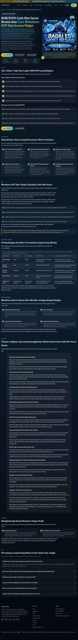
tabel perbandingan (48, 232)
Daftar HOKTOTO (7, 55)
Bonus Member (48, 5)
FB (2, 619)
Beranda (3, 9)
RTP (31, 5)
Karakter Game (38, 5)
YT (17, 619)
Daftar (73, 5)
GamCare (52, 506)
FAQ (61, 5)
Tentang (35, 622)
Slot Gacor (8, 9)
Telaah (56, 5)
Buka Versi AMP (32, 55)
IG (5, 619)
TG (13, 619)
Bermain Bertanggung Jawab (63, 615)
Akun (19, 5)
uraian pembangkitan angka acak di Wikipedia (40, 224)
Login (67, 5)
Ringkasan (25, 5)
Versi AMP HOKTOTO (38, 627)
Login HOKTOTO (19, 55)
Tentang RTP (59, 613)
